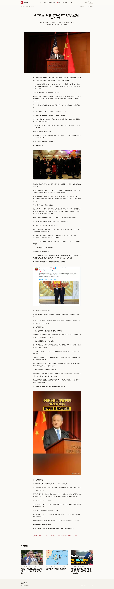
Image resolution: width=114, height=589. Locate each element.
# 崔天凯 (40, 535)
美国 (59, 2)
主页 (41, 2)
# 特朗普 (69, 535)
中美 (45, 2)
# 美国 (46, 535)
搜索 (86, 2)
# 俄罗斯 (75, 535)
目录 (66, 2)
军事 (62, 2)
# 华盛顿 (58, 535)
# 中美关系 (52, 535)
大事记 (71, 2)
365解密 (24, 583)
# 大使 (35, 535)
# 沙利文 (64, 535)
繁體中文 (90, 2)
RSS (92, 585)
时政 (54, 2)
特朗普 (50, 2)
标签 (89, 585)
